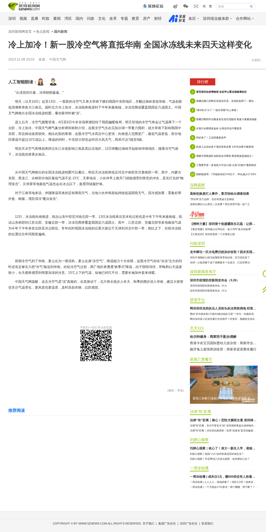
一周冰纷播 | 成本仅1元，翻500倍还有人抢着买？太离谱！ (224, 476)
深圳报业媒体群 (216, 18)
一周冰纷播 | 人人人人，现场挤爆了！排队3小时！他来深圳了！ (224, 482)
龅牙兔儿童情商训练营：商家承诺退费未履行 (223, 349)
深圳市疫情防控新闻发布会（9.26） (214, 280)
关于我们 (148, 523)
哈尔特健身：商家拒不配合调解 (213, 336)
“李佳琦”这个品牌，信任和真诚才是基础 (212, 199)
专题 (124, 18)
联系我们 (207, 523)
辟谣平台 (197, 300)
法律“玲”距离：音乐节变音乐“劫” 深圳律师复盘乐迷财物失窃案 (224, 425)
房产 (146, 18)
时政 (45, 18)
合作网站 (243, 18)
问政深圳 (197, 243)
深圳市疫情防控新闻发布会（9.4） (209, 285)
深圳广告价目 (188, 523)
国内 (79, 18)
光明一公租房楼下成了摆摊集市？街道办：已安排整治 (220, 262)
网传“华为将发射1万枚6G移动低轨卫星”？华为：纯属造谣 (222, 314)
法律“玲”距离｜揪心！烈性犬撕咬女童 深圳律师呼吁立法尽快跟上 (224, 420)
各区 (192, 18)
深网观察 (197, 185)
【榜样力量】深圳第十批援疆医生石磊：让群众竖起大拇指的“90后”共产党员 (224, 224)
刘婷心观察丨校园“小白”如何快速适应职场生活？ (217, 453)
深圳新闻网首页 (20, 31)
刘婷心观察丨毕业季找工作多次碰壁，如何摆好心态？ (220, 458)
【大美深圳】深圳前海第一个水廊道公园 (212, 234)
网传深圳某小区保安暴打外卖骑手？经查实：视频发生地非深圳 (224, 319)
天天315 (197, 328)
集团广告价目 (167, 523)
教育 (135, 18)
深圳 (12, 18)
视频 (23, 18)
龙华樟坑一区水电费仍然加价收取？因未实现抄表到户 (224, 252)
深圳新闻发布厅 (203, 272)
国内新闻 (60, 31)
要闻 (57, 18)
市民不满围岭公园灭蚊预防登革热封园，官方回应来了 (220, 257)
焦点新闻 (42, 31)
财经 (158, 18)
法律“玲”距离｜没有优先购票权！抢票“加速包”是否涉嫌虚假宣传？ (224, 430)
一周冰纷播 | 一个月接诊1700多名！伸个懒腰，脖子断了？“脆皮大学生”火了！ (224, 487)
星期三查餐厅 (201, 359)
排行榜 (202, 82)
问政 (90, 18)
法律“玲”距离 (200, 412)
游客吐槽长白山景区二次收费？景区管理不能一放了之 (220, 204)
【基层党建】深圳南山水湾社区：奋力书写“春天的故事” (220, 229)
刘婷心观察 (199, 440)
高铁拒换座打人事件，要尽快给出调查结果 (219, 193)
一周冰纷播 (199, 468)
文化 (102, 18)
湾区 (68, 18)
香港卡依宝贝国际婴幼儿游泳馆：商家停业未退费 (224, 343)
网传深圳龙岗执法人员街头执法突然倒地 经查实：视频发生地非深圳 (224, 308)
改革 (113, 18)
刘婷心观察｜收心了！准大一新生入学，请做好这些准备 (224, 448)
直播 (34, 18)
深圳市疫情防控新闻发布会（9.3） (209, 290)
